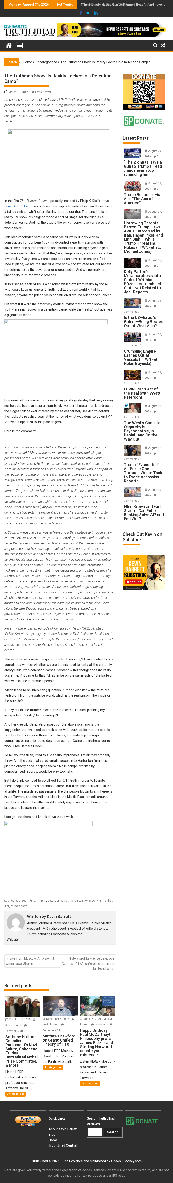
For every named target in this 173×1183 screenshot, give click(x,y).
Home (27, 62)
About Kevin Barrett (63, 1129)
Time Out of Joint (17, 206)
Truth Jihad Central (63, 1145)
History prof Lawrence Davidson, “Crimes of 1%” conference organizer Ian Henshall (88, 963)
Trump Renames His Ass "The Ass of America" (114, 4)
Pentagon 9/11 (93, 900)
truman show (19, 906)
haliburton (77, 900)
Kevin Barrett (43, 92)
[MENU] (19, 45)
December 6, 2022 (58, 1018)
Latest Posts (136, 138)
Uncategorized (46, 62)
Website (13, 939)
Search (112, 1132)
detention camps (58, 900)
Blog (52, 1135)
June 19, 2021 (93, 1018)
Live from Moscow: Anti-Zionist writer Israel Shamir (30, 961)
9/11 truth (40, 900)
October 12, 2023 (20, 1019)
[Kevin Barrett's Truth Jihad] (9, 44)
